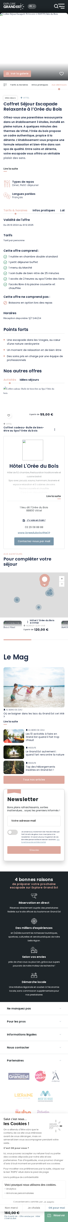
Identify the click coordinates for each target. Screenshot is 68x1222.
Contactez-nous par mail (34, 541)
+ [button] (61, 578)
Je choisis (34, 1208)
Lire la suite (10, 169)
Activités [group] (9, 380)
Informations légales (22, 1035)
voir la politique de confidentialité (40, 841)
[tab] (17, 639)
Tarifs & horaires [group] (15, 210)
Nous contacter (18, 1048)
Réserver (59, 1216)
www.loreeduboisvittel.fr (34, 533)
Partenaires (15, 1061)
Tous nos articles (34, 780)
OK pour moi (56, 1208)
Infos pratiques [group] (44, 210)
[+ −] (34, 595)
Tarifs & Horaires (19, 85)
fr (30, 6)
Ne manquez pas (19, 1009)
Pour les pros (16, 1022)
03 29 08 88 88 (34, 527)
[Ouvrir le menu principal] (59, 6)
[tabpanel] (34, 269)
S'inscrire (34, 850)
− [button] (61, 584)
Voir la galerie (19, 74)
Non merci (11, 1208)
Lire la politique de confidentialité (20, 1177)
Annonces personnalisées (20, 1193)
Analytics (11, 1189)
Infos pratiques (40, 85)
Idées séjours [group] (29, 380)
